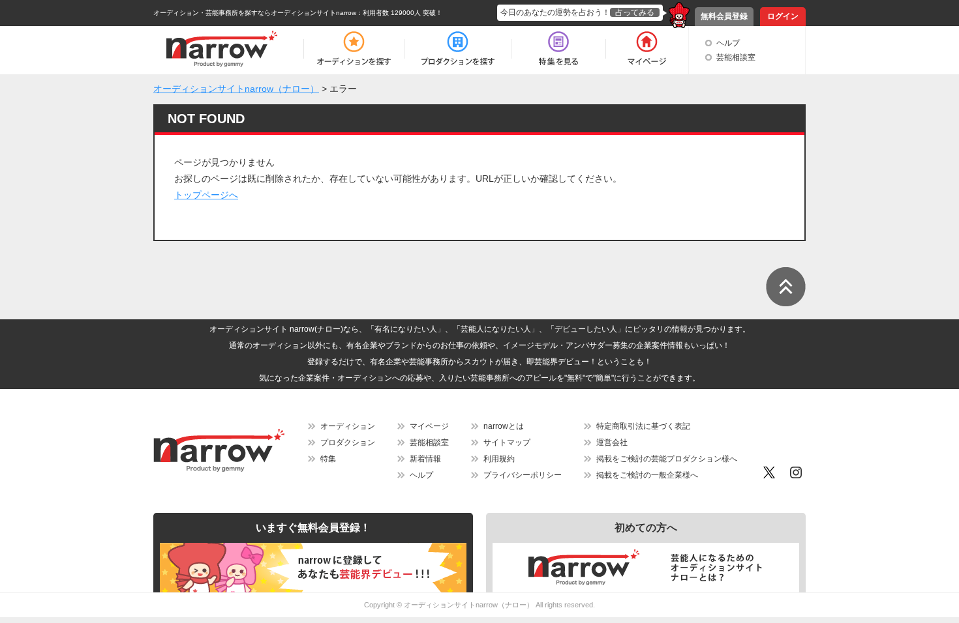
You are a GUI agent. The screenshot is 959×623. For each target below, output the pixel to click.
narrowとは (503, 426)
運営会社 (612, 442)
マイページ (429, 426)
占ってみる (634, 12)
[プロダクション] (457, 48)
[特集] (558, 48)
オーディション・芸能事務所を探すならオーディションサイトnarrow (254, 12)
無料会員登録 (724, 16)
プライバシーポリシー (522, 475)
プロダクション (347, 442)
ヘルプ (728, 43)
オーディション (347, 426)
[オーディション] (353, 48)
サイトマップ (506, 442)
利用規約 (499, 458)
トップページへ (206, 195)
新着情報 (425, 458)
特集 (328, 458)
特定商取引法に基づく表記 (643, 426)
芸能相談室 (735, 57)
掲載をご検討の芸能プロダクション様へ (666, 458)
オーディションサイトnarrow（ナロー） (469, 605)
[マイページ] (646, 48)
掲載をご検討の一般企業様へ (647, 475)
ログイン (783, 16)
